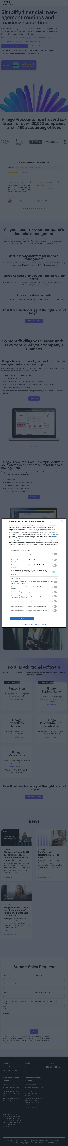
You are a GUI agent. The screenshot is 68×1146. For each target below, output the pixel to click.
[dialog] (34, 573)
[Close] (62, 521)
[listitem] (34, 550)
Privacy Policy (43, 624)
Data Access (34, 624)
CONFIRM (22, 618)
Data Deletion (24, 624)
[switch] (54, 554)
